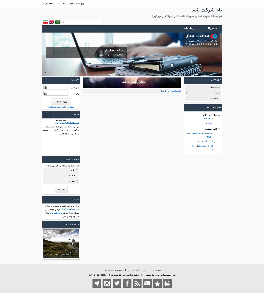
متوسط (72, 176)
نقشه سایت (108, 270)
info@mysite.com (70, 210)
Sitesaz (103, 275)
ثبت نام (62, 3)
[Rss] (137, 283)
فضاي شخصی (132, 270)
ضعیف (72, 181)
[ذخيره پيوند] (157, 283)
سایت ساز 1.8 (101, 52)
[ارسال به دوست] (147, 283)
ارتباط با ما (119, 270)
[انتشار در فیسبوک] (127, 283)
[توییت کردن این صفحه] (117, 283)
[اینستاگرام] (107, 283)
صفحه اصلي (156, 270)
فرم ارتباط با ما (56, 213)
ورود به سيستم (77, 3)
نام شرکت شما (206, 10)
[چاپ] (167, 283)
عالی (73, 170)
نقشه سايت (48, 3)
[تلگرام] (96, 283)
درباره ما (144, 270)
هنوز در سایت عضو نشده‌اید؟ (61, 107)
